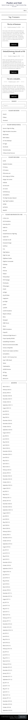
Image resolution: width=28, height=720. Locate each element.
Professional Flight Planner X (9, 335)
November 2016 (7, 624)
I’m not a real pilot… (14, 79)
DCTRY (4, 161)
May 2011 (5, 688)
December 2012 (6, 667)
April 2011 (5, 692)
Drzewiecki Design (7, 243)
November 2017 (7, 596)
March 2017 (6, 614)
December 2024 (6, 420)
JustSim (4, 304)
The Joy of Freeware (14, 24)
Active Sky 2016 (6, 224)
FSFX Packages (6, 280)
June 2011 (5, 685)
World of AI (5, 378)
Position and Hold (14, 2)
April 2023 (5, 463)
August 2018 (6, 571)
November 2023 (7, 454)
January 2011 (6, 698)
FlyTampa (5, 264)
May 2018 (5, 580)
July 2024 (5, 436)
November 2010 (7, 704)
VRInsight (5, 375)
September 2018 (7, 568)
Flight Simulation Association (9, 131)
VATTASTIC (5, 207)
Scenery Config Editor (8, 347)
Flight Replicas (6, 252)
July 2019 (5, 550)
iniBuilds (5, 182)
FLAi (4, 249)
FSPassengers (6, 286)
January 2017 (6, 621)
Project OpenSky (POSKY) (9, 338)
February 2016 (6, 648)
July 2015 (5, 651)
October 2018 (6, 565)
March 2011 (6, 695)
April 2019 (5, 559)
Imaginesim (5, 298)
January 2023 (6, 473)
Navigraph (5, 320)
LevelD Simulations (7, 310)
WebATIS (5, 210)
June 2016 (5, 636)
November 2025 (7, 398)
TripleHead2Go (6, 366)
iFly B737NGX (6, 295)
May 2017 (5, 608)
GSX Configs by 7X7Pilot (8, 176)
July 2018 (5, 574)
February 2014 (6, 664)
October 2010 (6, 707)
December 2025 (6, 395)
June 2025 (5, 414)
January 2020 (6, 534)
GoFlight (5, 292)
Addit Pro (5, 227)
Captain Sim (5, 236)
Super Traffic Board (7, 360)
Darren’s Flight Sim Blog (8, 128)
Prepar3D (5, 332)
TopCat (4, 363)
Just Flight (5, 301)
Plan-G (4, 326)
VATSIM (4, 204)
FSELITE (4, 114)
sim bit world (6, 185)
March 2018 (6, 587)
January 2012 (6, 673)
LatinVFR (5, 307)
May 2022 (5, 494)
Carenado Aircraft (7, 239)
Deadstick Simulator (7, 164)
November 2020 (7, 506)
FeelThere (5, 246)
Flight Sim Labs (6, 255)
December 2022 (6, 476)
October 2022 (6, 482)
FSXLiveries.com (6, 173)
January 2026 (6, 392)
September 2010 (7, 710)
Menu (25, 10)
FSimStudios (6, 283)
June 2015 (5, 654)
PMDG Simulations (7, 329)
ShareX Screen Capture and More (10, 351)
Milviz (4, 317)
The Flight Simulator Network (10, 198)
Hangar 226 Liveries (7, 179)
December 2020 (6, 503)
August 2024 (6, 432)
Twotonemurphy (7, 150)
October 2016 (6, 627)
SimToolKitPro (6, 194)
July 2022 (5, 491)
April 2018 (5, 584)
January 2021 (6, 500)
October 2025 (6, 402)
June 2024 (5, 439)
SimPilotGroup (6, 191)
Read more (14, 44)
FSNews (5, 117)
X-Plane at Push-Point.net (9, 153)
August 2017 (6, 599)
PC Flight (5, 143)
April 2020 (5, 525)
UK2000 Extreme (7, 369)
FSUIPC (4, 289)
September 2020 (7, 510)
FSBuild (4, 273)
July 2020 (5, 516)
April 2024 (5, 445)
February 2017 (6, 618)
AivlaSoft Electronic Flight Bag (10, 233)
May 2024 (5, 442)
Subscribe (22, 717)
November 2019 (7, 537)
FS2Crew (5, 270)
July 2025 (5, 411)
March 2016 (6, 645)
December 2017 (6, 593)
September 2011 (7, 679)
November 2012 (7, 670)
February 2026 (6, 389)
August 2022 (6, 488)
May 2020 (5, 522)
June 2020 (5, 519)
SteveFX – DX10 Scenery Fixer (10, 357)
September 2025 (7, 405)
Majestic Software (7, 313)
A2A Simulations (7, 221)
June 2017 (5, 605)
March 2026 (6, 386)
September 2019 (7, 543)
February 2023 (6, 469)
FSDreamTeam (6, 276)
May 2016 (5, 639)
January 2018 (6, 590)
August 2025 (6, 408)
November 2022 (7, 479)
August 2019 (6, 547)
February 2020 (6, 531)
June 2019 (5, 553)
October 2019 (6, 540)
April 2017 (5, 611)
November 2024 (7, 423)
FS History (5, 167)
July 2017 (5, 602)
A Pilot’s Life (6, 218)
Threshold (5, 120)
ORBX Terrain (6, 323)
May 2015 (5, 658)
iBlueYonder (6, 134)
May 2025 (5, 417)
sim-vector (5, 188)
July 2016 (5, 633)
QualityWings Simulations (9, 341)
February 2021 (6, 497)
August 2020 (6, 513)
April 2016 (5, 642)
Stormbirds (5, 147)
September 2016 (7, 630)
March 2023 (6, 466)
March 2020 (6, 528)
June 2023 (5, 457)
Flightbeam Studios (7, 258)
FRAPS (4, 267)
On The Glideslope (7, 140)
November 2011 (7, 676)
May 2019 (5, 556)
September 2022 (7, 485)
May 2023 (5, 460)
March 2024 (6, 448)
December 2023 (6, 451)
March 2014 (6, 661)
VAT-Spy (5, 372)
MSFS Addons (6, 137)
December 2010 (6, 701)
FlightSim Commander (8, 261)
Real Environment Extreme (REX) (10, 344)
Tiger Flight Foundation (8, 201)
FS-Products (5, 170)
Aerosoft (5, 230)
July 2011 (5, 682)
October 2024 (6, 426)
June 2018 (5, 577)
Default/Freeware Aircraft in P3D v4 (14, 52)
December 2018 (6, 562)
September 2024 (7, 429)
